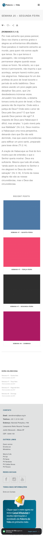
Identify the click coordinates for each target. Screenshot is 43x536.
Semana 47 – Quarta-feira (22, 232)
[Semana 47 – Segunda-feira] (21, 289)
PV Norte (6, 459)
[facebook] (6, 479)
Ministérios (6, 449)
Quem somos (7, 444)
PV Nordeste (7, 462)
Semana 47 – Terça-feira (21, 269)
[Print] (18, 25)
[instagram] (14, 479)
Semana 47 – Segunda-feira (21, 306)
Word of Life (7, 454)
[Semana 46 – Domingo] (21, 326)
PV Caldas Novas (9, 464)
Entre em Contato (9, 492)
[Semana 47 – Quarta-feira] (21, 215)
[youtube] (22, 479)
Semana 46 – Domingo (22, 343)
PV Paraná (6, 467)
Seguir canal (32, 531)
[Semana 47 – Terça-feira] (21, 252)
